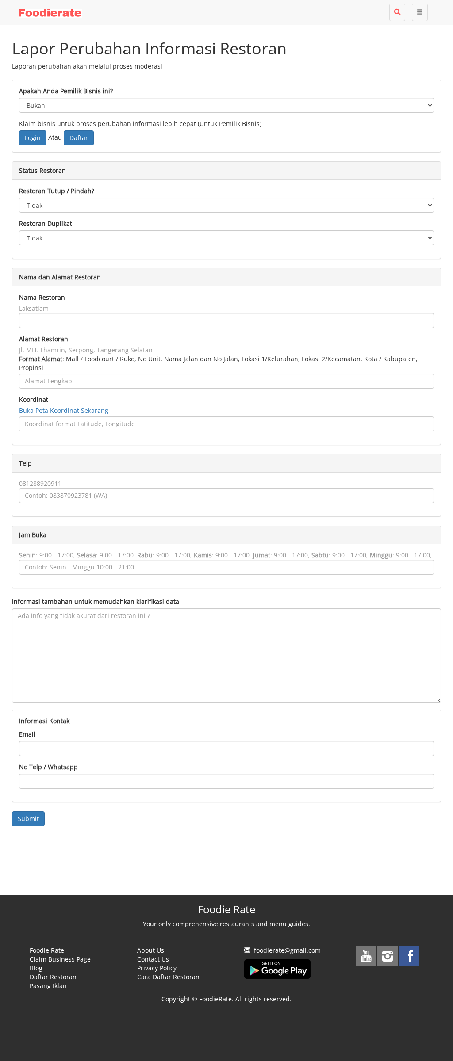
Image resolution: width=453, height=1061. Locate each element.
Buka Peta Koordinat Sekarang (63, 410)
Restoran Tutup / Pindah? (56, 191)
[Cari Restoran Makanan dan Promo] (397, 12)
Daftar (78, 138)
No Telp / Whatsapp (48, 767)
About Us (150, 950)
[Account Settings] (420, 12)
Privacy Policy (157, 968)
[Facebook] (409, 956)
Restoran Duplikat (45, 223)
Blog (36, 968)
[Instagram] (387, 956)
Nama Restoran (42, 297)
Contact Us (153, 959)
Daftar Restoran (53, 977)
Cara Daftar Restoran (168, 977)
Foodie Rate (47, 950)
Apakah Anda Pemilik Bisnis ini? (66, 91)
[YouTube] (366, 956)
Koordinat (33, 399)
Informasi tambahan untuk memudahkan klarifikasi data (95, 601)
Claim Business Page (60, 959)
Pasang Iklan (48, 985)
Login (33, 138)
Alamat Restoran (43, 339)
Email (27, 734)
